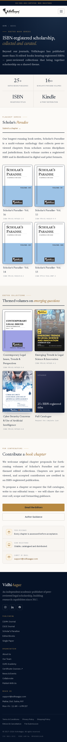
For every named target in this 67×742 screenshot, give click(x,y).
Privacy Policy (28, 719)
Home (4, 26)
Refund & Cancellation (11, 724)
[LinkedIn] (12, 607)
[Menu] (61, 11)
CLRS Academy (9, 664)
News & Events (9, 673)
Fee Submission (31, 724)
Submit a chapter (10, 128)
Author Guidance (33, 516)
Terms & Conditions (10, 719)
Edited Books (8, 636)
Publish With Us (9, 683)
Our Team (6, 659)
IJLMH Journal (9, 621)
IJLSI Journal (8, 626)
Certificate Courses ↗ (12, 668)
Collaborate (7, 678)
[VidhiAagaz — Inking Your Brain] (11, 11)
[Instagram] (5, 607)
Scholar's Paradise (11, 631)
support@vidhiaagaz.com (26, 558)
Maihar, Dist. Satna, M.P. (13, 701)
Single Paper (8, 641)
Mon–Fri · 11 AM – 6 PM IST (15, 706)
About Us (6, 654)
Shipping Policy (43, 719)
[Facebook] (19, 607)
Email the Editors (33, 507)
